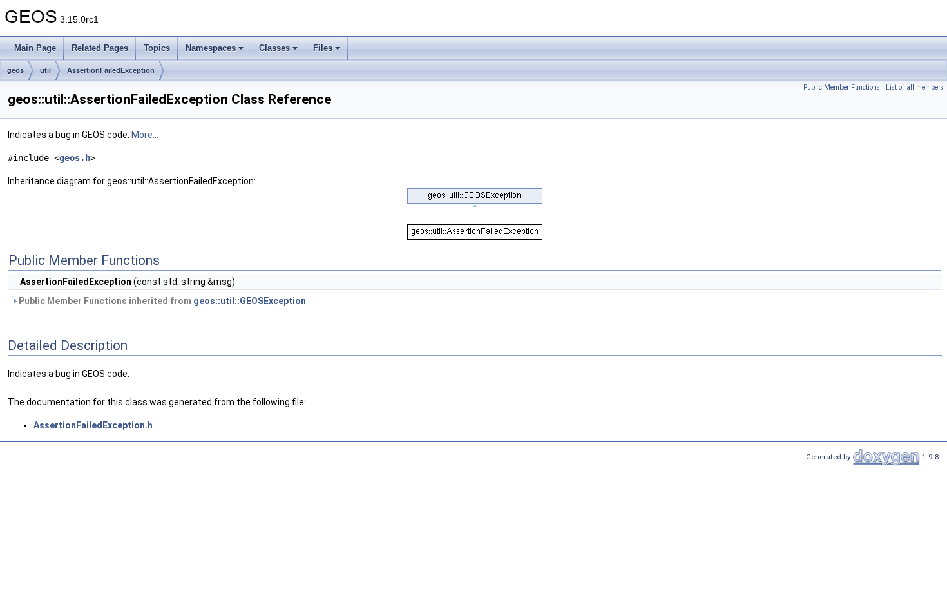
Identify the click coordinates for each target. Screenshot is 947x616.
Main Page (35, 48)
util (45, 70)
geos (15, 70)
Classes (274, 48)
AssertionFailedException (111, 70)
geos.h (74, 158)
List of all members (915, 87)
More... (144, 135)
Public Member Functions (841, 87)
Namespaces (211, 48)
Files (322, 48)
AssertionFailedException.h (93, 425)
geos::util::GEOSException (249, 301)
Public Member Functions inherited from (161, 301)
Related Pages (100, 48)
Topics (157, 48)
